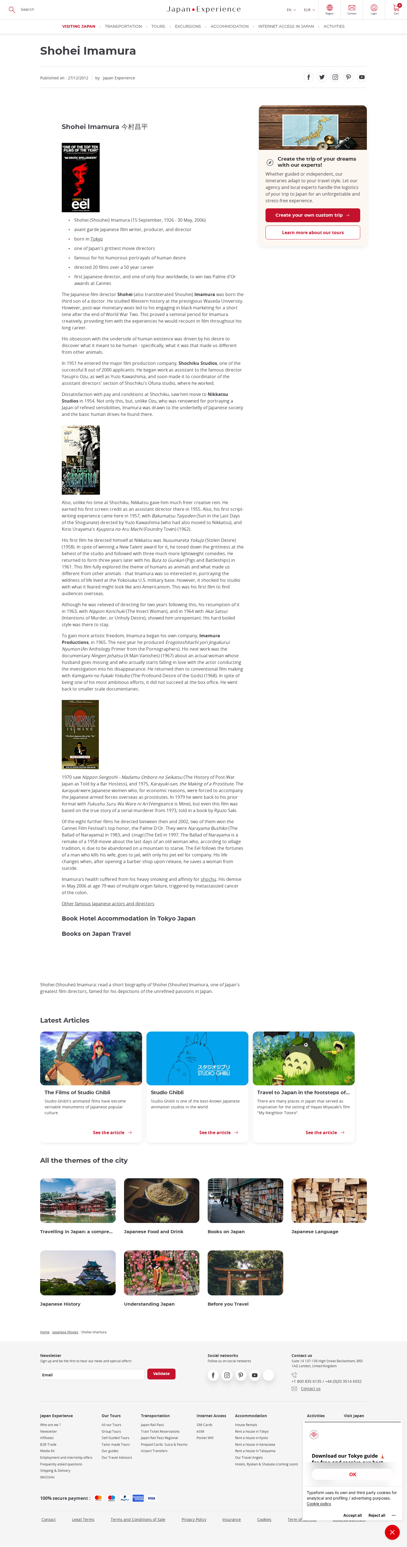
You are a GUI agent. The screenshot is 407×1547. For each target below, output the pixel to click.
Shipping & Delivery (55, 1470)
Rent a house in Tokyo (252, 1431)
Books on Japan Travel (96, 934)
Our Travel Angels (249, 1457)
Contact (49, 1519)
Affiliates (47, 1438)
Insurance (231, 1519)
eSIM (200, 1431)
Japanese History (60, 1304)
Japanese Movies (65, 1332)
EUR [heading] (307, 9)
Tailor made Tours (116, 1444)
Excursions (188, 27)
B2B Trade (48, 1444)
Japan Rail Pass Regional (159, 1438)
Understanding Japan (149, 1304)
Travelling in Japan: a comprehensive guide (78, 1232)
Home (45, 1332)
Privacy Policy (194, 1519)
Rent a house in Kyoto (251, 1438)
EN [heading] (289, 9)
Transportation (123, 27)
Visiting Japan (78, 27)
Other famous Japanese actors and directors (108, 904)
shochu (208, 879)
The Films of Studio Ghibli (77, 1092)
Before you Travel (228, 1304)
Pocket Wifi (205, 1438)
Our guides (110, 1451)
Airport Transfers (154, 1451)
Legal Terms (83, 1519)
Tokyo (97, 239)
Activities (334, 27)
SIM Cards (204, 1425)
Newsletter (48, 1431)
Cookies (264, 1519)
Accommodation (230, 27)
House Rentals (246, 1425)
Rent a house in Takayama (255, 1451)
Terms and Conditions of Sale (138, 1519)
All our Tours (111, 1425)
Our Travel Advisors (117, 1457)
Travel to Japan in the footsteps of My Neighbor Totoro (303, 1092)
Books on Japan (226, 1232)
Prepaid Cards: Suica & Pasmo (164, 1444)
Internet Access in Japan (286, 27)
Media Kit (47, 1451)
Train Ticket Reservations (160, 1431)
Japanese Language (315, 1232)
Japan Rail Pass (152, 1425)
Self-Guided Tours (115, 1438)
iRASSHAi (47, 1477)
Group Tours (111, 1431)
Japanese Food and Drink (154, 1232)
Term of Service (302, 1519)
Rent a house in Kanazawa (255, 1444)
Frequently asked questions (61, 1464)
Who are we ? (50, 1425)
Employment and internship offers (66, 1457)
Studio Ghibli (167, 1092)
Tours (158, 27)
